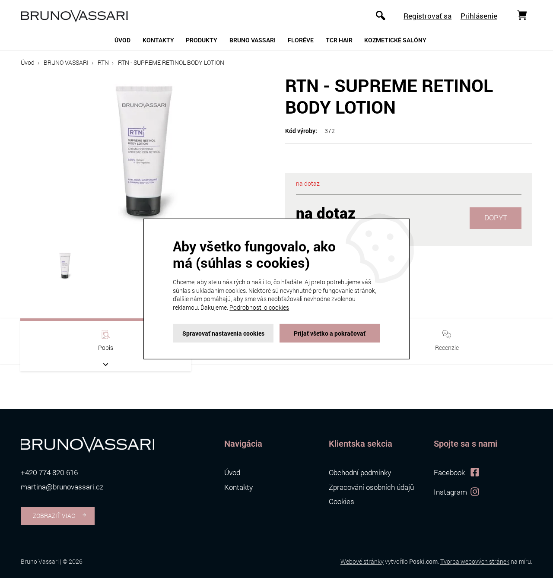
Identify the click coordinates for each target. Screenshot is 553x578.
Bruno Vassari (252, 40)
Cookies (341, 501)
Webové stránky (362, 561)
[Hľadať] (380, 15)
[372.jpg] (144, 156)
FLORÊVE (301, 40)
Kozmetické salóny (395, 40)
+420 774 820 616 (49, 472)
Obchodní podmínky (360, 472)
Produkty (201, 40)
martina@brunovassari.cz (62, 487)
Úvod (122, 40)
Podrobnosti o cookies (259, 307)
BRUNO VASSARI (66, 62)
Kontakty (158, 40)
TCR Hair (339, 40)
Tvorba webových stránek (474, 561)
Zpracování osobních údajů (371, 487)
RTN (103, 62)
